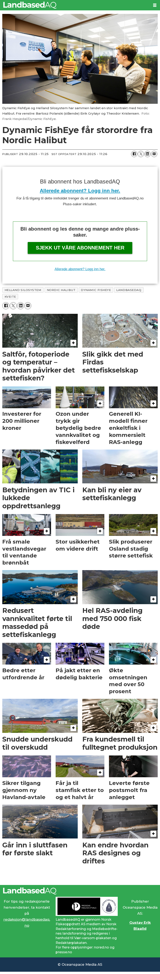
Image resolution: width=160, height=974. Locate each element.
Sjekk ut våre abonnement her (80, 248)
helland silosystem (23, 290)
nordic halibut (61, 290)
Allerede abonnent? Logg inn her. (80, 190)
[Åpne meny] (155, 5)
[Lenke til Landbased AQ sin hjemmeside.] (80, 891)
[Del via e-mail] (154, 154)
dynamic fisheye (96, 290)
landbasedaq (128, 290)
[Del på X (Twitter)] (141, 154)
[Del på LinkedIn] (147, 154)
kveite (10, 296)
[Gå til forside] (74, 5)
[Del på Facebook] (134, 154)
